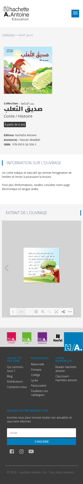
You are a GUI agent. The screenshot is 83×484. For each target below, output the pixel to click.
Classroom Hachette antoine (66, 378)
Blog (9, 376)
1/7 (21, 312)
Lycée (34, 380)
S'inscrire (42, 441)
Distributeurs (15, 381)
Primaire (36, 369)
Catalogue (8, 35)
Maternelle (37, 364)
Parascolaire (38, 385)
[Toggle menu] (75, 13)
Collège (35, 375)
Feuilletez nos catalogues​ (39, 393)
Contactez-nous (17, 387)
